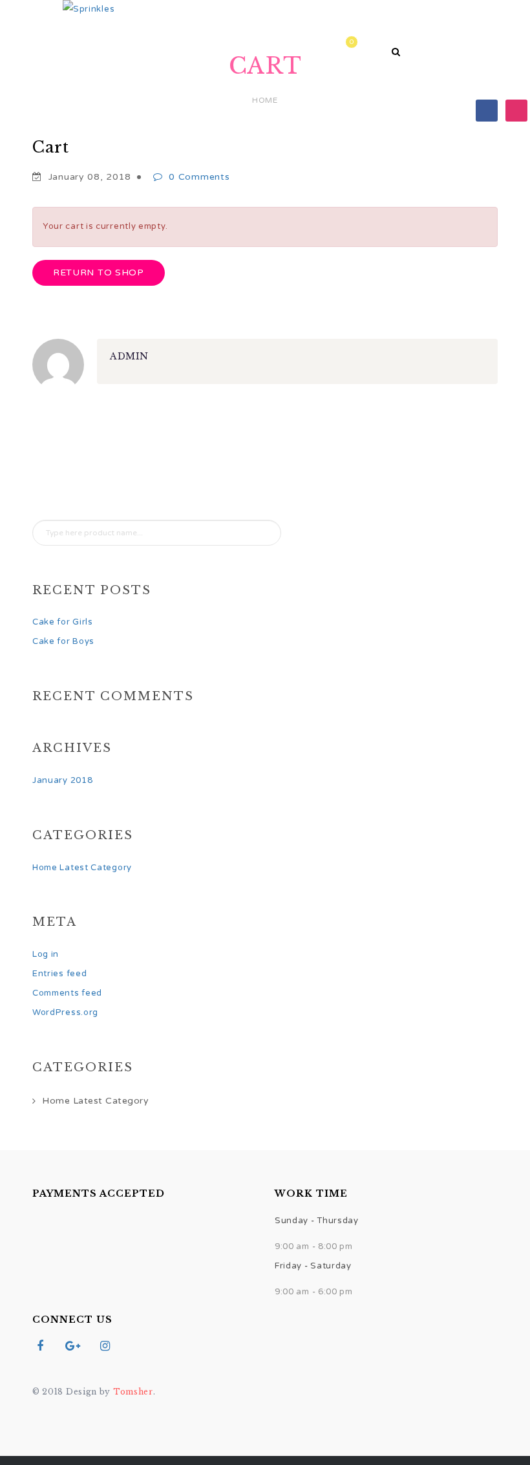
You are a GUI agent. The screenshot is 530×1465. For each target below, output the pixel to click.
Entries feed (59, 973)
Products (185, 44)
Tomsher (133, 1391)
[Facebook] (487, 110)
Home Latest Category (82, 867)
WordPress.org (65, 1012)
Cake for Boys (63, 641)
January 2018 (62, 780)
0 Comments (199, 176)
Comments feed (67, 993)
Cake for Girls (62, 622)
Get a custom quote (300, 44)
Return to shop (98, 272)
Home (113, 44)
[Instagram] (516, 110)
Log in (45, 954)
